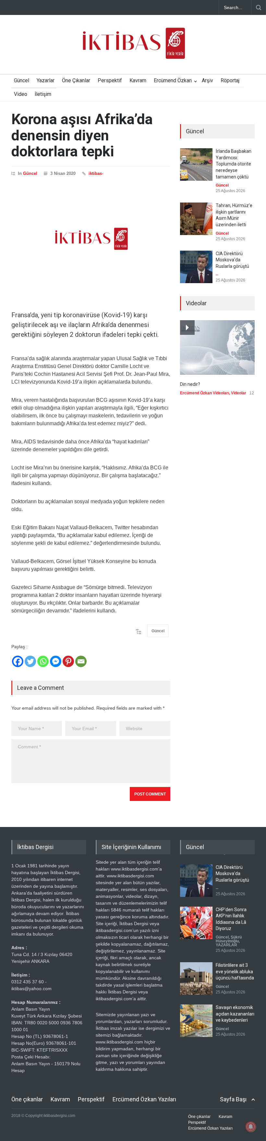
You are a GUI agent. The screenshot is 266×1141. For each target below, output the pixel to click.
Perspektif (110, 80)
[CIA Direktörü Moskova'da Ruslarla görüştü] (196, 267)
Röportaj (230, 80)
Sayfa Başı (233, 1099)
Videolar (238, 393)
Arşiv (207, 80)
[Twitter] (30, 661)
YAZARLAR (226, 945)
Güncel (21, 80)
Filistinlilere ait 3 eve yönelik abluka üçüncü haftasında (235, 971)
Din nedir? (190, 384)
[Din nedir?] (217, 347)
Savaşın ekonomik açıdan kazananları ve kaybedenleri (235, 1014)
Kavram (137, 80)
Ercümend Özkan (173, 80)
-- (217, 274)
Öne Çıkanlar (76, 80)
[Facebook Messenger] (55, 661)
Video (20, 94)
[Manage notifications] (251, 1126)
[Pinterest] (68, 661)
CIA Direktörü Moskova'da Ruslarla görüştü (232, 260)
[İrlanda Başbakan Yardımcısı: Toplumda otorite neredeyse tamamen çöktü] (196, 164)
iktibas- (96, 173)
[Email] (81, 661)
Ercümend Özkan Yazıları (144, 1099)
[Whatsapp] (43, 661)
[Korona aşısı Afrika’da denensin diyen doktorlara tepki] (90, 239)
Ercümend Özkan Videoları (204, 393)
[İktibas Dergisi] (133, 49)
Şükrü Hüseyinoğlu (229, 939)
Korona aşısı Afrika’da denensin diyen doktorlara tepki (82, 135)
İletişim (43, 94)
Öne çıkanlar (27, 1099)
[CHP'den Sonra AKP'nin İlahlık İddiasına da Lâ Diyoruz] (196, 922)
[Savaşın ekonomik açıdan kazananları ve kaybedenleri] (196, 1020)
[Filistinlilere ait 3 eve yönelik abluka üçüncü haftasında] (196, 978)
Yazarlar (45, 80)
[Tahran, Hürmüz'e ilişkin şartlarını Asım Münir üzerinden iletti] (196, 219)
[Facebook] (17, 661)
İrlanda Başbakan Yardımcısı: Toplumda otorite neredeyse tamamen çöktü (233, 164)
